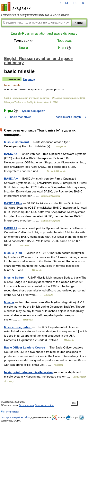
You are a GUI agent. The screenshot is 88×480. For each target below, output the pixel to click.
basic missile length (68, 116)
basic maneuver (20, 116)
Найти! (78, 22)
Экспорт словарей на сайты (15, 417)
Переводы (64, 40)
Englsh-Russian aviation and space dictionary (44, 33)
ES (75, 3)
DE (67, 3)
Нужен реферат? (33, 110)
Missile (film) (13, 252)
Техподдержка (26, 405)
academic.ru (15, 6)
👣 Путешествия (10, 411)
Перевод (29, 79)
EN (59, 3)
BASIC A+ (10, 153)
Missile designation (18, 327)
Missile (9, 302)
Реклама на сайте (44, 405)
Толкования (23, 40)
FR (82, 3)
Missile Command (16, 142)
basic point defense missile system (28, 372)
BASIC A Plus (13, 203)
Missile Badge (14, 277)
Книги (23, 47)
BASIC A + (11, 178)
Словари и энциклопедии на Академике (35, 15)
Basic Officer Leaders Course (24, 347)
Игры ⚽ (64, 47)
